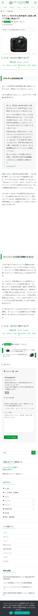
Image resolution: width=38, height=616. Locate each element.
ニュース (25, 62)
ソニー (15, 65)
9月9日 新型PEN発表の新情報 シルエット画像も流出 (18, 594)
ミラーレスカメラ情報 (9, 467)
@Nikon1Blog (6, 469)
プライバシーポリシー (22, 613)
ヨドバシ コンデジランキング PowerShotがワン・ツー (18, 588)
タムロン (6, 561)
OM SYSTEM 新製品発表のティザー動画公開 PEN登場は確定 (18, 578)
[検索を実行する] (33, 452)
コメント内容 (8, 412)
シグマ (29, 65)
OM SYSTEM (7, 549)
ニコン (3, 65)
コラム (7, 497)
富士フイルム (22, 65)
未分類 (7, 513)
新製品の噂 (7, 22)
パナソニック (7, 553)
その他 (7, 488)
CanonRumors (10, 166)
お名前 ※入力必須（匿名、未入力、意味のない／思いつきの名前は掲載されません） (18, 405)
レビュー (19, 62)
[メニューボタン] (2, 2)
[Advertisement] (19, 228)
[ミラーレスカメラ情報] (19, 2)
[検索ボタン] (35, 2)
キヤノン (22, 22)
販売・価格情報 (9, 517)
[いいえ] (35, 608)
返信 (7, 393)
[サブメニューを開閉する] (33, 500)
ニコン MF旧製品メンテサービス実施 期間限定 (17, 583)
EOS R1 (16, 22)
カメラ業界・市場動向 (12, 492)
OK (11, 613)
